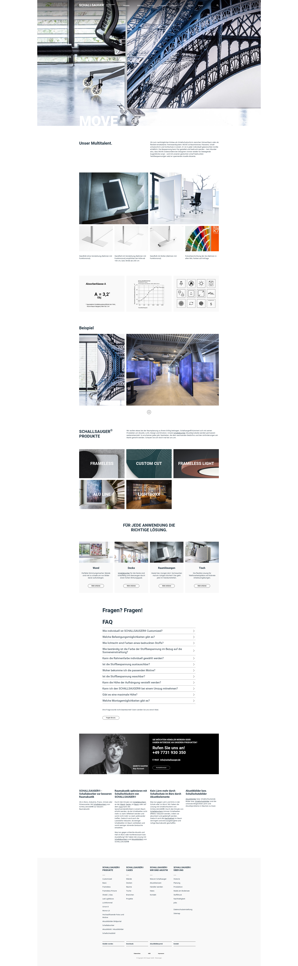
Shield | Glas (107, 895)
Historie (177, 879)
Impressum (161, 953)
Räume (129, 887)
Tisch (121, 806)
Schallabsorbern (100, 804)
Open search (217, 5)
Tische (128, 891)
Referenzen (163, 5)
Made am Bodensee (182, 891)
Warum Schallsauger (158, 879)
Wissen (200, 5)
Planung (177, 883)
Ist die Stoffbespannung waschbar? (123, 676)
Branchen (130, 895)
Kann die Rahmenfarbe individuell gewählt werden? (133, 658)
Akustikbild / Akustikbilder (113, 929)
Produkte (126, 5)
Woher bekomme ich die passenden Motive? (128, 670)
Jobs (175, 902)
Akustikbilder (191, 799)
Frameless (106, 887)
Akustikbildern (137, 839)
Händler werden (156, 887)
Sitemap (177, 913)
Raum (136, 804)
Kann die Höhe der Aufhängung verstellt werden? (131, 682)
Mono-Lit (106, 910)
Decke (128, 804)
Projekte (129, 898)
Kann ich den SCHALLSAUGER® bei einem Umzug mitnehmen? (140, 688)
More (149, 412)
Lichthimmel (107, 902)
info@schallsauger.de (170, 760)
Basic (104, 883)
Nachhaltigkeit (179, 898)
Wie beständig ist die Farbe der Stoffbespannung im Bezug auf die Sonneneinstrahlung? (142, 650)
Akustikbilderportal (156, 944)
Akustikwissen (155, 883)
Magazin (191, 5)
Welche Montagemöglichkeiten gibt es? (126, 700)
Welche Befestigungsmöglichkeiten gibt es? (128, 636)
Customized (107, 879)
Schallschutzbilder (202, 801)
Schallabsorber (180, 433)
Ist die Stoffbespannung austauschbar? (126, 664)
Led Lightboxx (108, 898)
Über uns (174, 5)
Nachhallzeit (169, 818)
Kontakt (153, 895)
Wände (129, 879)
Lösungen (151, 5)
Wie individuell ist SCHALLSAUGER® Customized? (132, 630)
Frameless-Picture (109, 891)
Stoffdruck (178, 895)
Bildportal (140, 5)
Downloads (130, 944)
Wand (122, 804)
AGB (149, 953)
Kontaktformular (161, 767)
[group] (96, 242)
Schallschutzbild (108, 933)
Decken (129, 883)
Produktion (178, 887)
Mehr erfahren (149, 109)
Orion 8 (105, 906)
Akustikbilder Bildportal (111, 921)
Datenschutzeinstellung (183, 909)
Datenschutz (137, 953)
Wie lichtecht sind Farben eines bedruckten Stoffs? (133, 642)
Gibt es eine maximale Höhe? (119, 694)
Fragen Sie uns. (111, 718)
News (152, 891)
